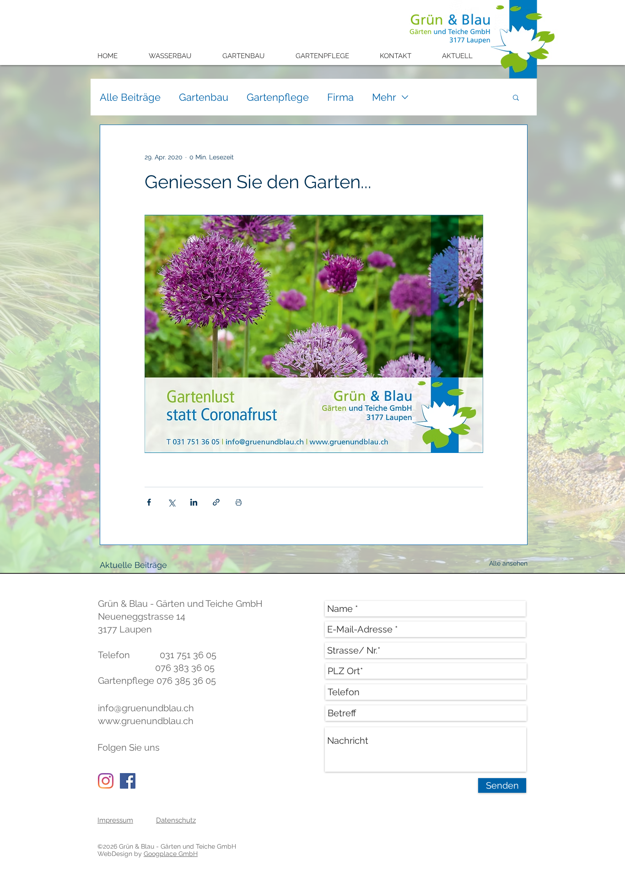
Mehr (384, 97)
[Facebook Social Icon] (127, 781)
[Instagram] (105, 781)
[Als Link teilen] (216, 502)
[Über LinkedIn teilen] (193, 502)
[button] (176, 56)
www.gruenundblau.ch (146, 720)
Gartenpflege (278, 97)
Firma (340, 97)
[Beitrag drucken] (238, 502)
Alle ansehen (508, 563)
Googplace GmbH (171, 853)
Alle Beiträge (130, 97)
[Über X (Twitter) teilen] (171, 502)
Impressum (115, 820)
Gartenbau (203, 97)
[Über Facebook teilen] (149, 502)
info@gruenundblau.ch (146, 708)
